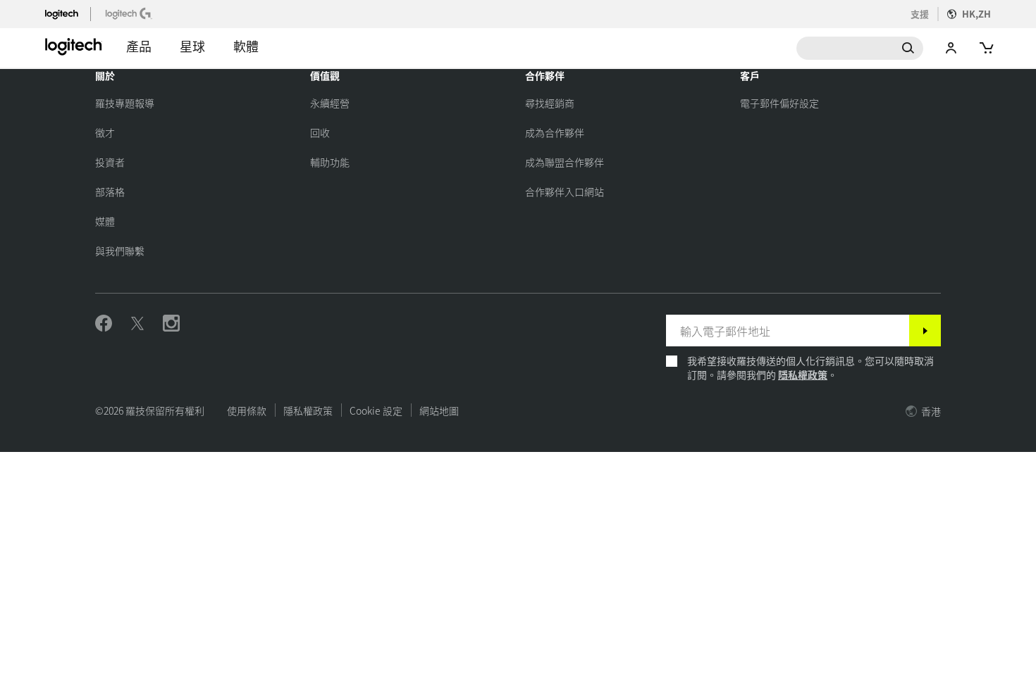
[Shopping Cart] (985, 48)
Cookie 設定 (376, 410)
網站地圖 (439, 410)
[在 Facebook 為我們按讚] (103, 324)
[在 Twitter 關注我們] (137, 324)
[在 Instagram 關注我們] (171, 324)
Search (859, 48)
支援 (920, 13)
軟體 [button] (246, 46)
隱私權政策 (802, 374)
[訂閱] (925, 330)
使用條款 (246, 410)
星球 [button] (192, 46)
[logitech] (67, 13)
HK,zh (976, 13)
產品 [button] (139, 46)
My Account (951, 48)
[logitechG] (130, 13)
